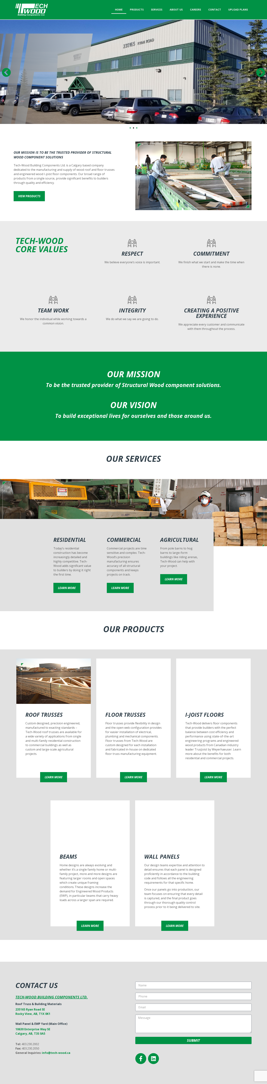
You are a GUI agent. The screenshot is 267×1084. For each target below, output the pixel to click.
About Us (176, 9)
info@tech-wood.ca (56, 1053)
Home (119, 9)
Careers (195, 9)
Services (156, 9)
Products (137, 9)
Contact (214, 9)
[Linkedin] (153, 1058)
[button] (6, 72)
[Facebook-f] (140, 1058)
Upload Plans (238, 9)
